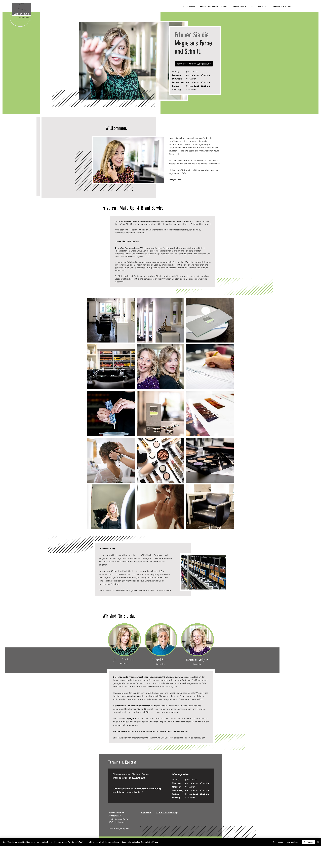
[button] (194, 63)
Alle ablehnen (292, 842)
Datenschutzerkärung (149, 842)
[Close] (317, 842)
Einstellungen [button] (278, 842)
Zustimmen (308, 842)
